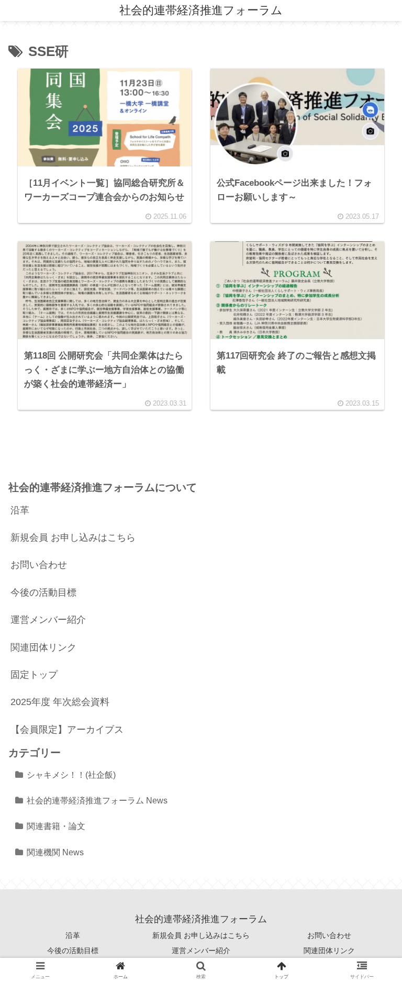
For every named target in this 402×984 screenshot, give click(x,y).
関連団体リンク (43, 647)
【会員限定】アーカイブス (67, 729)
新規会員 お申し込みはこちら (73, 537)
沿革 (19, 510)
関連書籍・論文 (56, 826)
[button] (369, 878)
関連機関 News (55, 852)
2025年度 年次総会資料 (59, 702)
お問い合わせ (38, 565)
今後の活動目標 (43, 592)
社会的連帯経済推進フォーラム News (97, 800)
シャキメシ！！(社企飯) (71, 774)
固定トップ (34, 674)
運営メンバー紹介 (48, 619)
